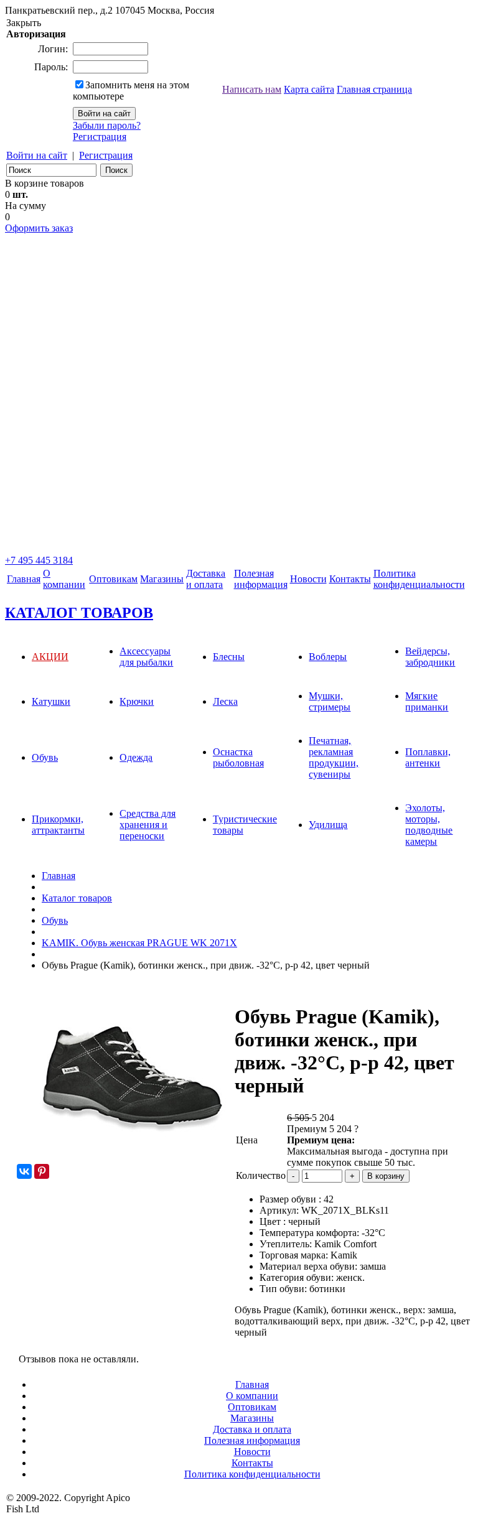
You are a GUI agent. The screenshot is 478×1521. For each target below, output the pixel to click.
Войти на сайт (36, 155)
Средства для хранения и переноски (148, 824)
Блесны (229, 656)
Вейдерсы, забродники (430, 656)
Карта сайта (309, 89)
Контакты (350, 579)
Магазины (162, 579)
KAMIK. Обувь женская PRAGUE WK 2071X (139, 942)
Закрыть (23, 22)
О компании (64, 579)
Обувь (45, 757)
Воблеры (328, 656)
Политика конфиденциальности (419, 579)
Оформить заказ (39, 228)
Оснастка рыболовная (238, 757)
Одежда (136, 757)
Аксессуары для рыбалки (146, 656)
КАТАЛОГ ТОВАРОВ (79, 613)
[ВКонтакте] (24, 1171)
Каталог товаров (77, 898)
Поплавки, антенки (428, 757)
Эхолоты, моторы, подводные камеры (428, 824)
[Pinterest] (41, 1171)
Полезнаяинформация (261, 579)
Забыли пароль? (107, 125)
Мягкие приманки (426, 701)
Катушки (51, 701)
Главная (23, 579)
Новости (308, 579)
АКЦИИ (50, 656)
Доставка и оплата (205, 579)
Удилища (328, 824)
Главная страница (374, 89)
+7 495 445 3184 (39, 560)
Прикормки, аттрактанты (58, 824)
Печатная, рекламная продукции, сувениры (333, 757)
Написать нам (251, 89)
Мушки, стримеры (329, 701)
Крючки (137, 701)
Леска (225, 701)
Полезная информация (252, 1440)
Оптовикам (113, 579)
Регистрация (99, 136)
